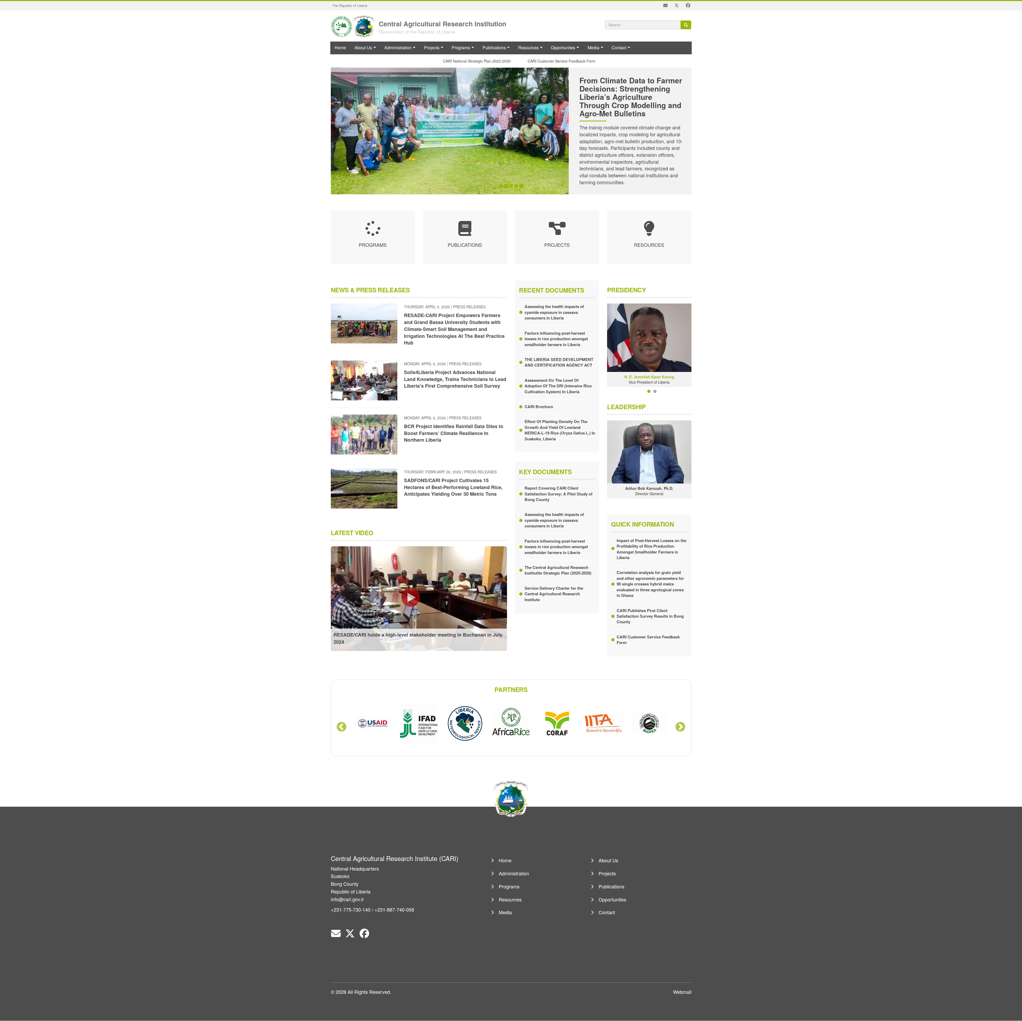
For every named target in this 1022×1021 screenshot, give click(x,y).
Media (593, 47)
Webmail (682, 991)
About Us (363, 47)
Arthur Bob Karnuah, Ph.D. (649, 488)
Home (340, 47)
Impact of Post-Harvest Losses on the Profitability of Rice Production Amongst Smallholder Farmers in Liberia (651, 549)
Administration (397, 47)
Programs (461, 47)
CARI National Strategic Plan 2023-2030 (455, 61)
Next (680, 727)
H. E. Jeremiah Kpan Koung (649, 376)
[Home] (354, 26)
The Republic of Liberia (349, 5)
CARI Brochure (539, 406)
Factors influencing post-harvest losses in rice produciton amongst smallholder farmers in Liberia (556, 338)
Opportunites (563, 47)
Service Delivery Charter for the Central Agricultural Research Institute (554, 593)
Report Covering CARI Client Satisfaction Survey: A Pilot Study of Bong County (558, 493)
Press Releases (469, 306)
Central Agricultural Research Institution (442, 23)
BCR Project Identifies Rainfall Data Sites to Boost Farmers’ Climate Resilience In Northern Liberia (453, 433)
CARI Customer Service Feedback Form (540, 61)
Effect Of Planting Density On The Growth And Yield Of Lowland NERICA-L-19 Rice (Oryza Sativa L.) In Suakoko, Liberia (560, 430)
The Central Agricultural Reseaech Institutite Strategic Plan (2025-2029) (558, 570)
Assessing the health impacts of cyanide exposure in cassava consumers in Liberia (554, 312)
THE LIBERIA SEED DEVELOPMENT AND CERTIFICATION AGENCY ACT (559, 362)
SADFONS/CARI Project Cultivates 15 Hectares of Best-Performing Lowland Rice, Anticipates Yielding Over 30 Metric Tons (453, 487)
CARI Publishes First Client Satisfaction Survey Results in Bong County (650, 616)
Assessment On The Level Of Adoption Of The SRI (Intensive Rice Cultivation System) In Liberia (558, 386)
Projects (431, 47)
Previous (341, 727)
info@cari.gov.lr (347, 899)
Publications (494, 47)
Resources (528, 47)
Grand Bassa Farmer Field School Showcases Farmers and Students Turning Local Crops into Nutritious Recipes (629, 97)
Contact (619, 47)
